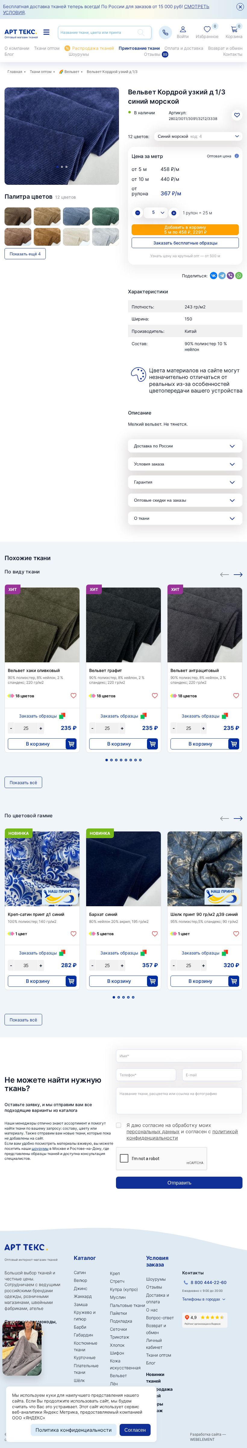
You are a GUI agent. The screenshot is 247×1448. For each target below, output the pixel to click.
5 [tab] (126, 760)
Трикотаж (119, 1336)
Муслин (118, 1297)
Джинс (80, 1288)
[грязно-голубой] (76, 216)
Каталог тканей (47, 32)
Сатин (80, 1272)
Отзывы (155, 54)
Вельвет (71, 71)
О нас (152, 1309)
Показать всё (23, 782)
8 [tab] (140, 760)
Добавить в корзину (185, 230)
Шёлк (79, 1380)
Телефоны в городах (201, 1299)
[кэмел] (47, 237)
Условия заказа (149, 464)
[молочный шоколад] (18, 216)
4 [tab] (121, 760)
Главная (15, 71)
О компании (17, 48)
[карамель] (18, 237)
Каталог (85, 1258)
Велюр (80, 1280)
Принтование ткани (139, 48)
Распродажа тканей (93, 48)
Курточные (84, 1357)
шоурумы (40, 1148)
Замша (81, 1304)
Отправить (179, 1182)
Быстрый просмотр (42, 632)
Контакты (232, 54)
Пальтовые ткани (127, 1305)
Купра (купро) (124, 1289)
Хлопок (117, 1345)
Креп (115, 1273)
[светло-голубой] (105, 237)
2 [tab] (62, 167)
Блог (9, 54)
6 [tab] (131, 760)
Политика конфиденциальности (74, 1430)
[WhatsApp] (238, 275)
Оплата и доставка (183, 48)
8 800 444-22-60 (209, 1282)
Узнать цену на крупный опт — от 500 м (185, 256)
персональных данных (153, 1131)
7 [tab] (135, 760)
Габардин (83, 1334)
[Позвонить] (165, 32)
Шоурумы (79, 54)
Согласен (135, 1430)
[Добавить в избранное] (73, 695)
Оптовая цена (219, 156)
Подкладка (121, 1320)
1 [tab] (57, 167)
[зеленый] (105, 216)
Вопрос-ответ (160, 1317)
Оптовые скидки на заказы (160, 500)
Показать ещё (25, 253)
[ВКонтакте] (213, 275)
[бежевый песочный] (47, 216)
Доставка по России (153, 445)
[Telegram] (222, 275)
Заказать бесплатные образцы (185, 242)
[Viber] (230, 275)
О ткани (141, 518)
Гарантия (143, 482)
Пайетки (118, 1313)
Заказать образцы (38, 715)
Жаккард (83, 1296)
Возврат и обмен (225, 48)
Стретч (117, 1281)
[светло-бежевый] (76, 237)
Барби (80, 1327)
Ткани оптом (47, 48)
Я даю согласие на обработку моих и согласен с (182, 1131)
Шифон (117, 1352)
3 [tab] (66, 167)
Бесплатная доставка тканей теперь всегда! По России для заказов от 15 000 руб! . (106, 9)
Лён (114, 1383)
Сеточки (118, 1329)
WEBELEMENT (202, 1439)
